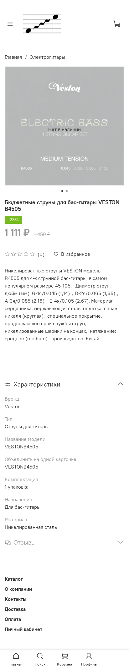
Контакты (15, 599)
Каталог (14, 579)
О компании (18, 589)
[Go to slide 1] (62, 191)
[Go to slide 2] (67, 191)
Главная (13, 57)
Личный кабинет (23, 629)
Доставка (15, 609)
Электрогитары (47, 57)
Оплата (13, 619)
